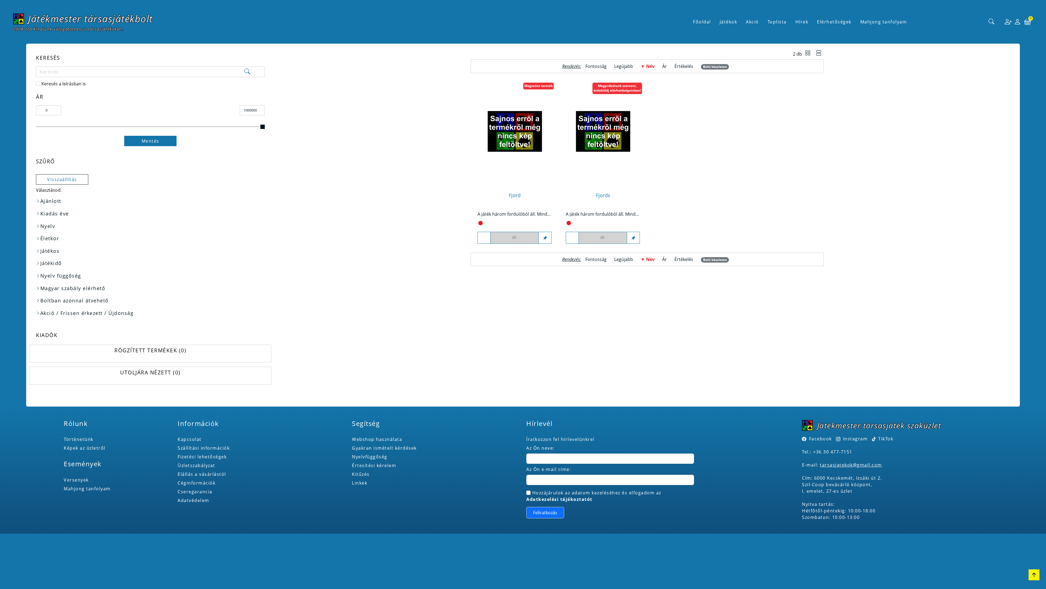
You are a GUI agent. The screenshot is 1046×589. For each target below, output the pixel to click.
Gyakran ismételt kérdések (384, 448)
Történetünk (78, 439)
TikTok (885, 439)
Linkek (359, 483)
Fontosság (596, 66)
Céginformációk (196, 483)
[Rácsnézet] (808, 53)
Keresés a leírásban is (63, 84)
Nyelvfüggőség (369, 457)
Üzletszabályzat (196, 465)
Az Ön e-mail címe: (548, 469)
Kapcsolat (190, 439)
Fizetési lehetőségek (202, 457)
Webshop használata (377, 439)
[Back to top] (1034, 574)
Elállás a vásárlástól (202, 474)
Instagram (855, 439)
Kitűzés (361, 474)
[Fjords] (603, 131)
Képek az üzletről (84, 448)
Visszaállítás (62, 179)
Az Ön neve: (540, 448)
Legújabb (623, 66)
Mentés (150, 141)
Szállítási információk (204, 448)
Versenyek (76, 480)
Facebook (820, 439)
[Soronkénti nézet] (819, 53)
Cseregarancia (195, 492)
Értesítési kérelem (374, 465)
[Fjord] (515, 131)
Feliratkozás (545, 513)
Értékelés (683, 66)
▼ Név (648, 66)
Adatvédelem (193, 500)
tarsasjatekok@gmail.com (851, 465)
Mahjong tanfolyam (87, 489)
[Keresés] (991, 22)
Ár (664, 66)
